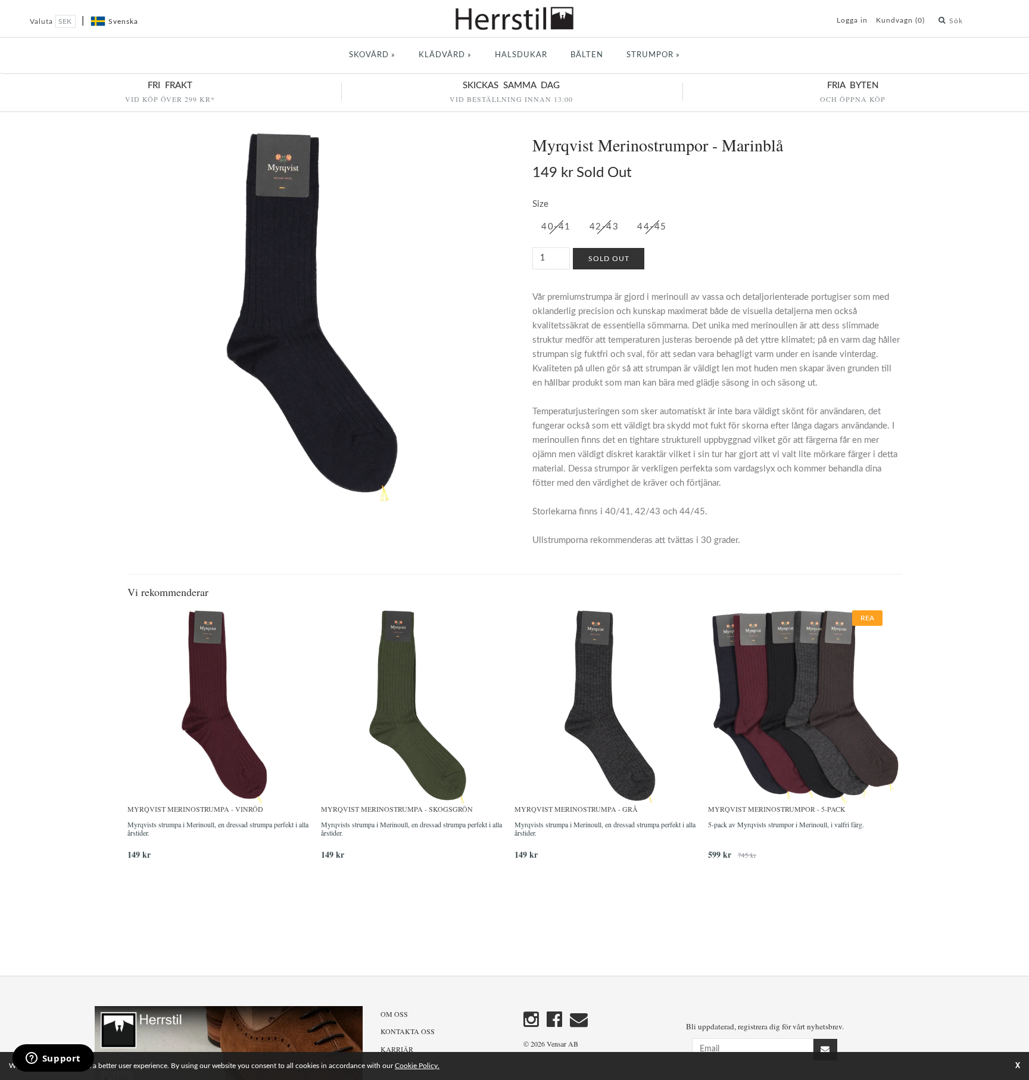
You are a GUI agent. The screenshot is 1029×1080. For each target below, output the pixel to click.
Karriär (397, 1049)
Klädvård (445, 55)
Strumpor (653, 55)
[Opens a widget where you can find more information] (53, 1059)
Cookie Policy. (417, 1065)
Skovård (372, 55)
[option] (224, 739)
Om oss (394, 1014)
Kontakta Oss (408, 1031)
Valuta (42, 21)
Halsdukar (521, 55)
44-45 (652, 226)
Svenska (123, 21)
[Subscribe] (825, 1049)
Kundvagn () (900, 20)
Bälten (586, 55)
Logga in (852, 20)
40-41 (556, 226)
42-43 (604, 226)
